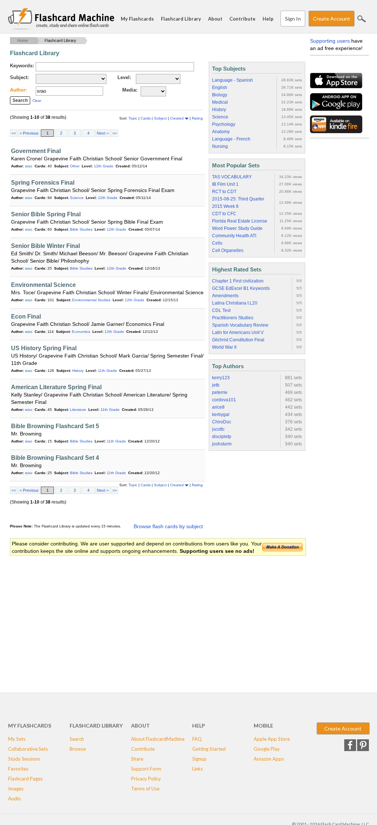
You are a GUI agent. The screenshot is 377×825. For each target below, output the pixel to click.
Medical (220, 102)
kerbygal (220, 414)
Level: (124, 77)
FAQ (197, 739)
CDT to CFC (224, 213)
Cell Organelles (227, 250)
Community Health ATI (234, 235)
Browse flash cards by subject (168, 526)
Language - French (231, 139)
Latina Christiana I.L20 (234, 303)
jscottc (218, 429)
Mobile (263, 725)
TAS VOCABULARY (232, 176)
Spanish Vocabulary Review (240, 325)
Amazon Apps (269, 759)
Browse (78, 749)
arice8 (218, 407)
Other (75, 166)
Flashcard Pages (25, 779)
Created (177, 118)
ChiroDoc (221, 421)
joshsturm (222, 444)
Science (77, 198)
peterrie (220, 392)
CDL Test (221, 310)
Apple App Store (272, 739)
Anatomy (221, 131)
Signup (199, 759)
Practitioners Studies (232, 317)
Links (197, 769)
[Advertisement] (144, 615)
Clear (36, 101)
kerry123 (221, 377)
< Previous (29, 133)
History (78, 371)
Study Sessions (24, 759)
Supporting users (330, 41)
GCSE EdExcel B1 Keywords (241, 288)
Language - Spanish (232, 80)
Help (268, 19)
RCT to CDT (224, 191)
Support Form (146, 769)
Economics (81, 332)
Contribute (242, 19)
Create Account (331, 18)
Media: (129, 90)
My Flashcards (137, 19)
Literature (78, 410)
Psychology (223, 124)
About (215, 19)
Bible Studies (81, 229)
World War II (224, 347)
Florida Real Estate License (239, 221)
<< (13, 133)
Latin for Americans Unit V (238, 332)
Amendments (225, 295)
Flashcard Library (181, 19)
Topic (133, 118)
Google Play (267, 749)
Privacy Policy (146, 779)
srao (28, 166)
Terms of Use (145, 789)
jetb (215, 385)
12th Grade (103, 166)
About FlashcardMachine (157, 739)
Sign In (293, 18)
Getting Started (209, 749)
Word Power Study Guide (237, 228)
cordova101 (224, 399)
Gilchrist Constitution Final (238, 339)
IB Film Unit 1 (225, 184)
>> (114, 133)
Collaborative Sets (28, 749)
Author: (18, 90)
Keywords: (22, 65)
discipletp (221, 436)
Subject (161, 118)
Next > (103, 133)
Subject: (19, 77)
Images (16, 789)
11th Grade (107, 371)
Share (137, 759)
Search (361, 18)
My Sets (16, 739)
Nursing (220, 146)
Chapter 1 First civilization (238, 281)
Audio (14, 798)
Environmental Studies (91, 300)
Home (22, 40)
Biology (219, 94)
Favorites (18, 769)
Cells (217, 243)
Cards (146, 118)
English (219, 87)
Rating (197, 118)
